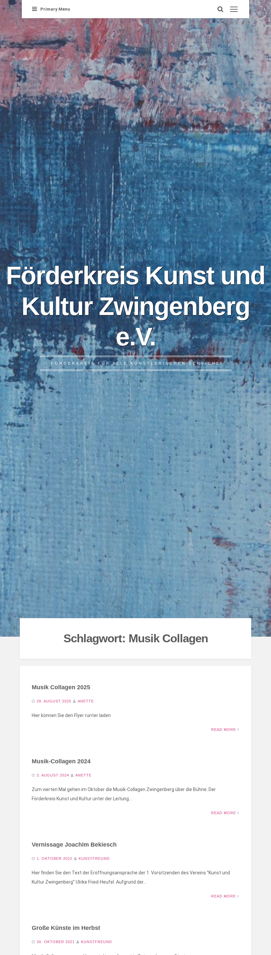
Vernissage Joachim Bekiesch (74, 844)
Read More (223, 730)
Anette (86, 701)
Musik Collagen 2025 (61, 687)
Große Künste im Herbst (66, 928)
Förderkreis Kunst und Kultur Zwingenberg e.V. (135, 306)
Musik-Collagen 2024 (61, 761)
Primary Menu (55, 9)
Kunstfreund (94, 858)
